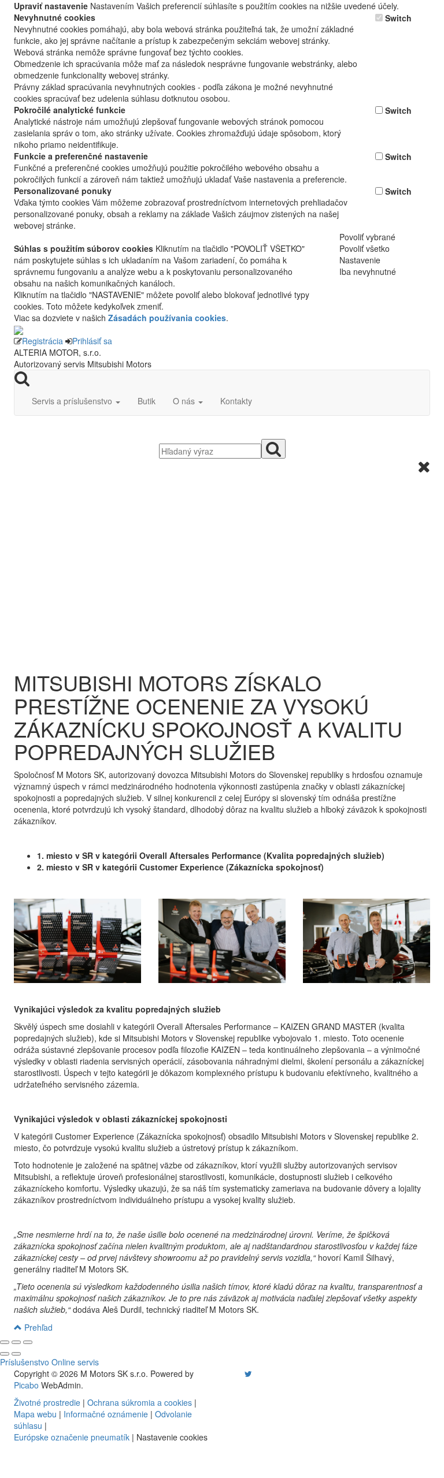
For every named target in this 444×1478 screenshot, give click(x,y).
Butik (147, 401)
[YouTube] (236, 1373)
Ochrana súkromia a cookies (139, 1402)
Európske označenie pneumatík (72, 1437)
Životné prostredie (47, 1402)
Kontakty (236, 401)
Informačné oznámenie (106, 1414)
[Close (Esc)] (4, 1342)
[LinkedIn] (255, 1373)
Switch (398, 18)
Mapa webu (35, 1414)
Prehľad (37, 1327)
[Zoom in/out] (27, 1342)
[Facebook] (232, 1373)
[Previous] (4, 1354)
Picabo (26, 1385)
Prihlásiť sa (92, 341)
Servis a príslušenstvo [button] (73, 401)
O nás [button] (185, 401)
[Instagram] (241, 1373)
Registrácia (42, 341)
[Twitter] (248, 1373)
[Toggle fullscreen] (16, 1342)
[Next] (16, 1354)
